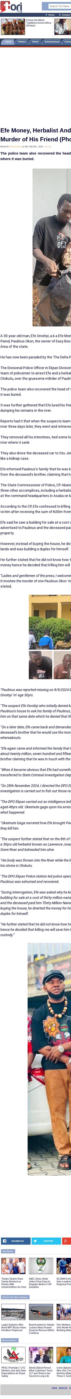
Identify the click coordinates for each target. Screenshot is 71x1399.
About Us (63, 1388)
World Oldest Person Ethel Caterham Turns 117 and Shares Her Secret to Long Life (40, 1371)
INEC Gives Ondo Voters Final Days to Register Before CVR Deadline (40, 1282)
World (36, 41)
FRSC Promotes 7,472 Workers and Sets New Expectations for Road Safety (13, 1371)
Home (51, 15)
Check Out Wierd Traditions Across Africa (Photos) (38, 23)
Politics (22, 41)
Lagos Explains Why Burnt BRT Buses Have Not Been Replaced (13, 1327)
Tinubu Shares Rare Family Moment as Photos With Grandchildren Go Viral (13, 1282)
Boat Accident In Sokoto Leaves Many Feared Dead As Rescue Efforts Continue (41, 1328)
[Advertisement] (35, 85)
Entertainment (52, 41)
